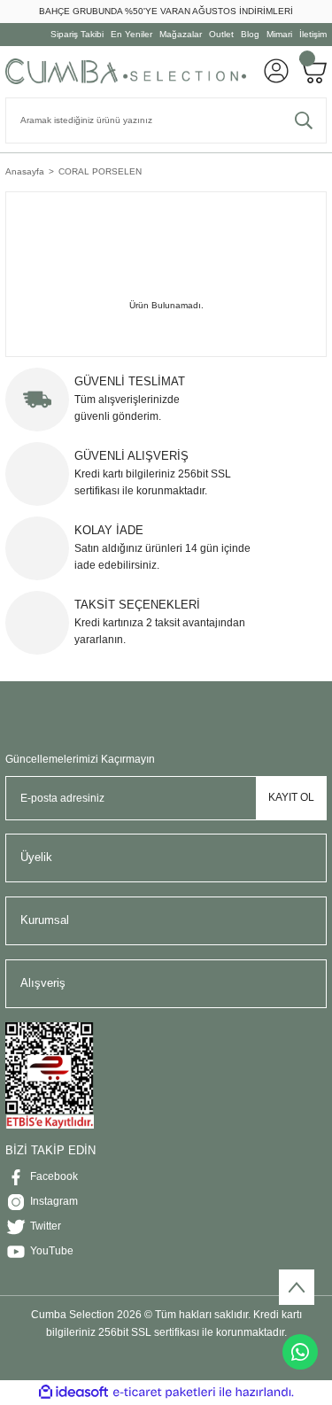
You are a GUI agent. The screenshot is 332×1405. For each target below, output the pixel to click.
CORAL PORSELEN (100, 171)
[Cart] (313, 70)
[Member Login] (276, 70)
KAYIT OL (291, 797)
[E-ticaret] (164, 1392)
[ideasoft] (73, 1393)
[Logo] (125, 70)
